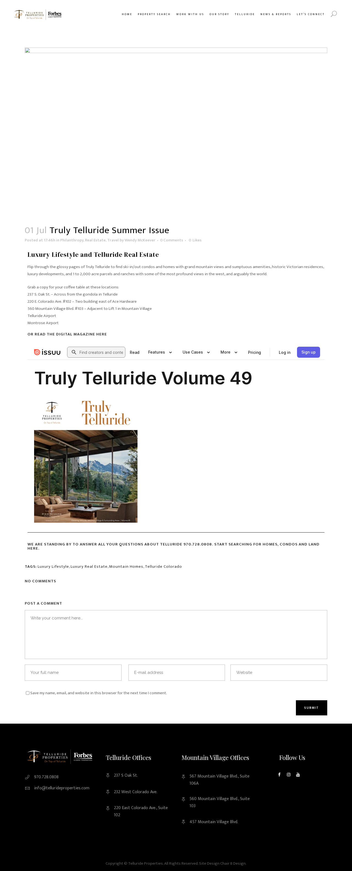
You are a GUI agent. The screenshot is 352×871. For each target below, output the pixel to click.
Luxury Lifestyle (53, 566)
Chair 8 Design (233, 863)
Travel (113, 240)
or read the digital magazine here (67, 334)
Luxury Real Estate (89, 566)
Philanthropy (71, 240)
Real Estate (95, 240)
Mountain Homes (126, 566)
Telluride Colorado (163, 566)
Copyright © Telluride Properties (134, 863)
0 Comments (171, 240)
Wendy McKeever (140, 240)
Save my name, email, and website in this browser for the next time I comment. (98, 693)
